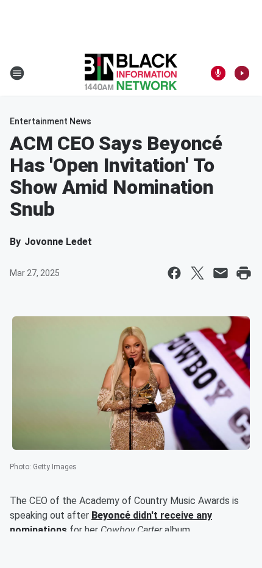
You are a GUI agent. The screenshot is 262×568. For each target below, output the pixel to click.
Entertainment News (50, 121)
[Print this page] (243, 273)
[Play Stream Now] (242, 73)
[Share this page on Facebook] (174, 273)
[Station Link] (131, 73)
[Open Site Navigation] (17, 73)
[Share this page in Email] (220, 273)
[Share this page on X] (197, 273)
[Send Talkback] (218, 73)
